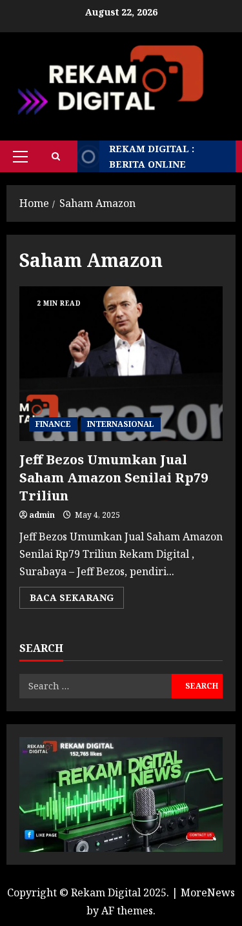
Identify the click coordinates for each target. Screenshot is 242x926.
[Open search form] (56, 156)
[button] (20, 156)
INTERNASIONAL (120, 424)
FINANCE (53, 424)
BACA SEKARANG (77, 600)
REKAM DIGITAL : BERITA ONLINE (151, 156)
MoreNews (208, 892)
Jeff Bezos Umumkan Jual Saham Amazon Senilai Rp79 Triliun (121, 363)
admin (42, 514)
